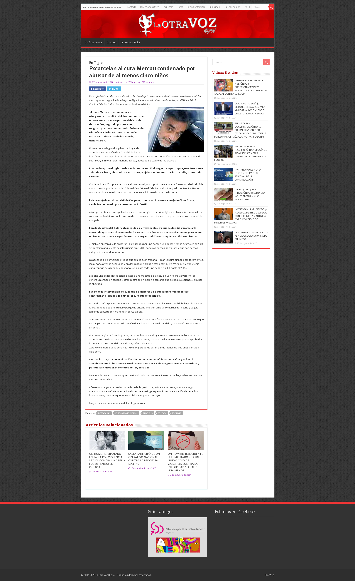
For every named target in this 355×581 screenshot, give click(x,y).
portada (162, 413)
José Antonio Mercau (126, 413)
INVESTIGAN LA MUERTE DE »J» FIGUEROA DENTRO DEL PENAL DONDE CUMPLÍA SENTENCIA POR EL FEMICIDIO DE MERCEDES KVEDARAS (240, 216)
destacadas (104, 413)
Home (180, 7)
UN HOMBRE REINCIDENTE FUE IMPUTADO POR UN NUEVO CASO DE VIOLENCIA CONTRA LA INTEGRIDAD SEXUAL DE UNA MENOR (185, 462)
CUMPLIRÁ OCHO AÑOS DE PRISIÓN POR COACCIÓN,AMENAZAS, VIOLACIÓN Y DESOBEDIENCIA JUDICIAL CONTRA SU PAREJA (240, 87)
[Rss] (246, 7)
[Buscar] (271, 7)
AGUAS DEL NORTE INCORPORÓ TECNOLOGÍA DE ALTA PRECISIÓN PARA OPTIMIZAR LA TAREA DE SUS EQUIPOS (240, 153)
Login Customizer (196, 7)
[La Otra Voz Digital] (177, 23)
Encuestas (168, 7)
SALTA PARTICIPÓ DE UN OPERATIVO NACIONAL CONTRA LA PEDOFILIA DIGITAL (144, 458)
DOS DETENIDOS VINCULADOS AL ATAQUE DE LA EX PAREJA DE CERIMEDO (251, 236)
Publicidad (214, 7)
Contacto (131, 7)
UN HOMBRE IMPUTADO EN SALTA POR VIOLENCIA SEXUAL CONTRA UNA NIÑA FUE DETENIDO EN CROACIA (107, 460)
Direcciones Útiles (149, 7)
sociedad (177, 413)
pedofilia (148, 413)
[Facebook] (249, 7)
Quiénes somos (232, 7)
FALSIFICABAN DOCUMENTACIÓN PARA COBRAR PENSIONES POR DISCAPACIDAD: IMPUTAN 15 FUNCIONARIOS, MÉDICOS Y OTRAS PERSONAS (240, 130)
